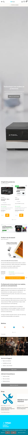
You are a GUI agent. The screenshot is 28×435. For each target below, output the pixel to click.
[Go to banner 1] (14, 228)
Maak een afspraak (14, 385)
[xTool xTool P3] (21, 190)
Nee (13, 432)
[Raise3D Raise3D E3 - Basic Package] (7, 190)
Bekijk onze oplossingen (14, 96)
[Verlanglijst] (24, 2)
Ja (7, 432)
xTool (16, 197)
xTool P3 (17, 199)
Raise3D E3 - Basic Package (5, 200)
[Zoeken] (3, 1)
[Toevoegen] (7, 215)
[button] (12, 219)
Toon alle (3, 334)
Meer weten (14, 369)
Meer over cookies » (22, 432)
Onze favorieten (4, 183)
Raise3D (2, 197)
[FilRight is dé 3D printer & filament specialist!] (14, 2)
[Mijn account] (22, 1)
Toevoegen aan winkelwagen (15, 277)
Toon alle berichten (5, 412)
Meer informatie (4, 239)
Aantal (3, 278)
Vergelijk (4, 202)
